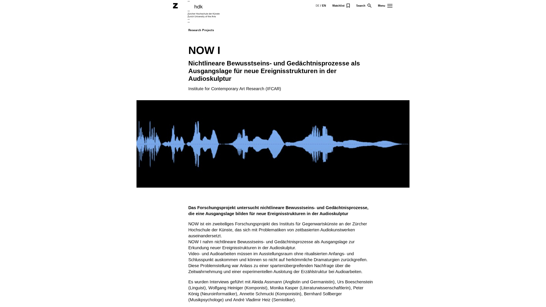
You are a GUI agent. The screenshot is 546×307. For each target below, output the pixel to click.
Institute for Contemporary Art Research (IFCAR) (234, 88)
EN (324, 5)
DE (317, 5)
